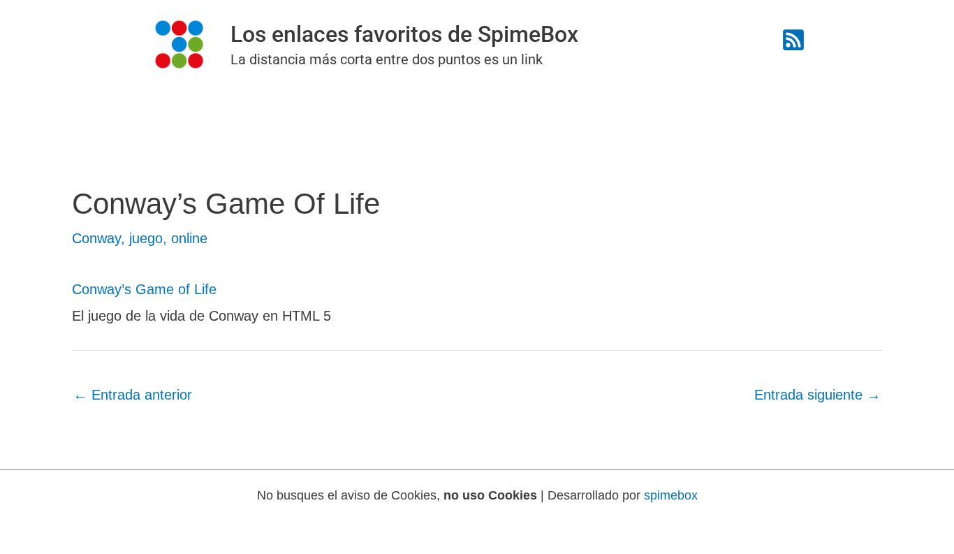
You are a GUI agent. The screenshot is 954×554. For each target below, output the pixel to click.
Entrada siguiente (817, 394)
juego (146, 238)
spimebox (671, 495)
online (189, 238)
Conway (96, 238)
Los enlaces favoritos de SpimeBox (404, 34)
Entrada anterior (132, 394)
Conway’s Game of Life (144, 289)
